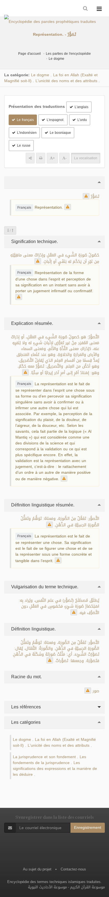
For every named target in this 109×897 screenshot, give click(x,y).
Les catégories (25, 722)
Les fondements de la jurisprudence (49, 760)
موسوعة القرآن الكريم (87, 887)
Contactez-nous (73, 869)
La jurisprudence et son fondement (44, 757)
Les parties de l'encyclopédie (68, 54)
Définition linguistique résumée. (42, 505)
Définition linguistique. (33, 629)
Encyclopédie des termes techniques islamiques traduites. (54, 881)
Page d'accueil (29, 54)
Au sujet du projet (37, 869)
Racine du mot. (26, 676)
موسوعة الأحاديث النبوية (47, 887)
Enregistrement (87, 827)
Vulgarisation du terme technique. (44, 586)
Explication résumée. (31, 323)
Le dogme (56, 59)
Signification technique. (34, 241)
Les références (25, 707)
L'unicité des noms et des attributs (66, 81)
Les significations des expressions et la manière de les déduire (55, 768)
